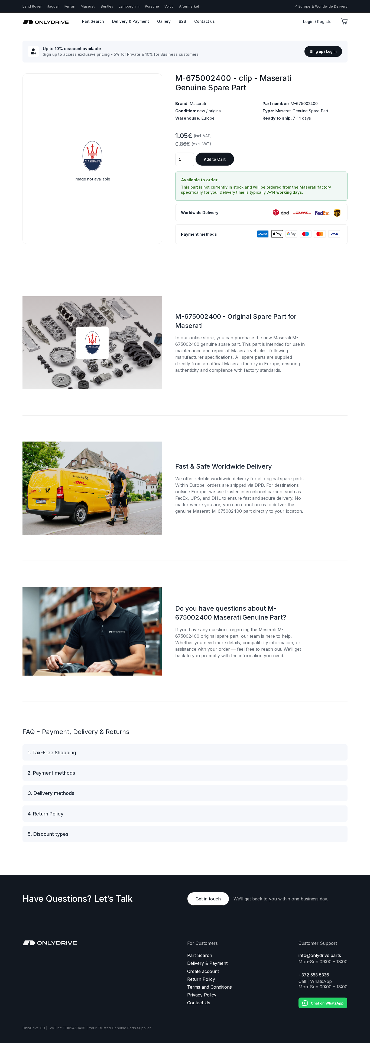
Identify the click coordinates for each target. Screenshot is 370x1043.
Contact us (204, 21)
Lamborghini (129, 6)
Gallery (164, 21)
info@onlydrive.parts (319, 955)
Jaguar (53, 6)
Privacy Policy (201, 995)
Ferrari (69, 6)
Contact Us (198, 1002)
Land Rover (32, 6)
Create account (203, 971)
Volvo (169, 6)
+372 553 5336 (313, 975)
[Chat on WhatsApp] (322, 999)
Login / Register (318, 21)
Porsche (152, 6)
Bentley (107, 6)
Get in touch (208, 898)
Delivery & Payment (130, 21)
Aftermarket (189, 6)
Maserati (88, 6)
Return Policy (201, 979)
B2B (182, 21)
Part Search (93, 21)
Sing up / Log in (323, 51)
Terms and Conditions (209, 987)
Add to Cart (215, 159)
